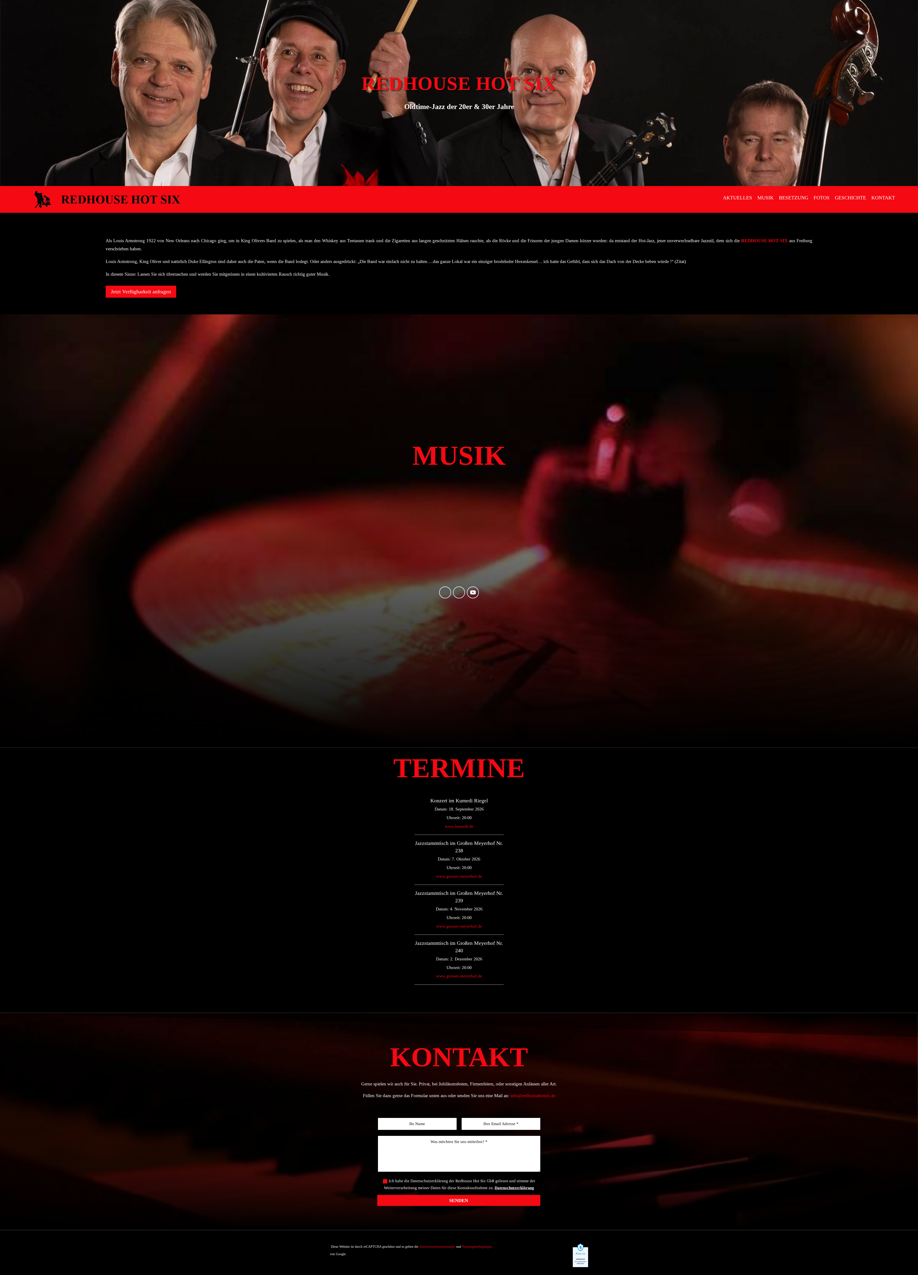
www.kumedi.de (459, 826)
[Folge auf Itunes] (459, 592)
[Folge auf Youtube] (473, 592)
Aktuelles (737, 198)
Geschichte (850, 198)
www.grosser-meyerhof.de (459, 876)
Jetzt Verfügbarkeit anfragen (141, 292)
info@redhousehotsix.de (532, 1095)
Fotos (822, 198)
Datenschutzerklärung (514, 1188)
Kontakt (883, 198)
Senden (458, 1200)
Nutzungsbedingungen (477, 1246)
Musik (765, 198)
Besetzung (793, 198)
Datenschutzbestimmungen (437, 1246)
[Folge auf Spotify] (445, 592)
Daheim (708, 198)
